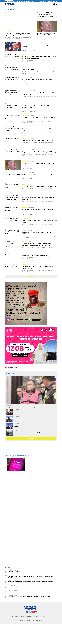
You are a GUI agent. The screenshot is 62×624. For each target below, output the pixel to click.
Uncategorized (25, 77)
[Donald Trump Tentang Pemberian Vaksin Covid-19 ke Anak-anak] (13, 130)
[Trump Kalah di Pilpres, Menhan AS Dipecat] (13, 256)
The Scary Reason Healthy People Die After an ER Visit (38, 79)
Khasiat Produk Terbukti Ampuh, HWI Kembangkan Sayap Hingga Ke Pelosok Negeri (29, 596)
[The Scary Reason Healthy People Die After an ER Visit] (13, 82)
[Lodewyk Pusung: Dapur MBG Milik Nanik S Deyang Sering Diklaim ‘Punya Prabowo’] (31, 390)
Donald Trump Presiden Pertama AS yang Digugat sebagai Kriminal (18, 34)
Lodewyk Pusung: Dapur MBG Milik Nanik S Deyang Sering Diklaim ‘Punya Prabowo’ (27, 407)
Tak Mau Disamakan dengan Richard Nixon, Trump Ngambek (39, 175)
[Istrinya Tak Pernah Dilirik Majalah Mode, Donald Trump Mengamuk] (13, 211)
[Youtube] (35, 612)
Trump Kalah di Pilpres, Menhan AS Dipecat (34, 255)
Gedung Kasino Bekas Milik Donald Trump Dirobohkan (37, 140)
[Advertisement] (31, 488)
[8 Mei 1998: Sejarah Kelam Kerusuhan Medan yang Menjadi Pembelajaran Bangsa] (9, 433)
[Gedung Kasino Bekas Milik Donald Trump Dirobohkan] (13, 142)
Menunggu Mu (11, 591)
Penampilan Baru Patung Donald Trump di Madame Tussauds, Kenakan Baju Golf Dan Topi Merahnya (37, 244)
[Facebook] (27, 612)
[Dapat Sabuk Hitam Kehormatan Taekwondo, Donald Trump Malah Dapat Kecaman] (13, 69)
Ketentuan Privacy (45, 616)
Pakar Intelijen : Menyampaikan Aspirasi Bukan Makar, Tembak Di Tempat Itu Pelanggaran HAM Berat (32, 582)
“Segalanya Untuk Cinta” (14, 571)
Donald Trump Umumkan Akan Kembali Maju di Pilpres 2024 (47, 17)
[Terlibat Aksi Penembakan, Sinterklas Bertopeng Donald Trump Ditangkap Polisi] (13, 199)
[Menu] (6, 4)
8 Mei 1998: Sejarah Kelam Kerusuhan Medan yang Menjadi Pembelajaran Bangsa (34, 432)
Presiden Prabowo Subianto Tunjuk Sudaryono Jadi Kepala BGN (30, 411)
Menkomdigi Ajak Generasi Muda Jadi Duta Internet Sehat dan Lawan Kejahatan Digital (34, 425)
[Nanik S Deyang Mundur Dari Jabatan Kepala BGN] (9, 419)
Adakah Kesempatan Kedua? (15, 587)
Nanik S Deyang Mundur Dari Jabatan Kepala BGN (27, 418)
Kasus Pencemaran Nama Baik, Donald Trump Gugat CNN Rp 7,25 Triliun (47, 34)
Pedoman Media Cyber (31, 618)
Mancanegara (8, 31)
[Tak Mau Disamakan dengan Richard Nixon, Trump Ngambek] (13, 176)
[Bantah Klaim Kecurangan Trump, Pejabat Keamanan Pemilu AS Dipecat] (13, 222)
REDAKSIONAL (29, 616)
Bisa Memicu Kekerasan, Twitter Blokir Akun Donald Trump (39, 186)
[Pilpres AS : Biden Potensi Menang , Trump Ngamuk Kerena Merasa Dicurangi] (13, 268)
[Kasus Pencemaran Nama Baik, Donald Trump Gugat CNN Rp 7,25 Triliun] (47, 26)
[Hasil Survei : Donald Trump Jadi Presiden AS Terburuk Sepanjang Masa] (13, 107)
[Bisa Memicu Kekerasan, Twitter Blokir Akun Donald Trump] (13, 188)
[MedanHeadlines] (11, 4)
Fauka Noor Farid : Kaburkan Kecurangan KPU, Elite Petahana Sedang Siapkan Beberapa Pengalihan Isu (30, 577)
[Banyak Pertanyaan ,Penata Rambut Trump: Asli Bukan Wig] (13, 153)
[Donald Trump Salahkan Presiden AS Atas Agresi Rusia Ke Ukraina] (13, 46)
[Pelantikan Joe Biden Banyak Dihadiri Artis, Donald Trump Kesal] (13, 165)
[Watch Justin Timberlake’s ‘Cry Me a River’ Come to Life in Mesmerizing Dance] (13, 95)
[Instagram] (32, 612)
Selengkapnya (31, 276)
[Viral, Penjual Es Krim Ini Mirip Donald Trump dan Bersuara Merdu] (13, 119)
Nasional (24, 230)
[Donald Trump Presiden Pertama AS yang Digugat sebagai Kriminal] (20, 20)
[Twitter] (30, 612)
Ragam (23, 241)
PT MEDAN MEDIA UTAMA (18, 616)
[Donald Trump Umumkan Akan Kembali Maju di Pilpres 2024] (47, 13)
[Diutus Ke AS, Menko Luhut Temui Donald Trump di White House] (13, 234)
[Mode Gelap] (54, 4)
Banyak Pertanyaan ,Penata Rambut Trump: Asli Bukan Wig (39, 152)
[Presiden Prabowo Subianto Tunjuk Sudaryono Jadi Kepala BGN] (9, 412)
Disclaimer (37, 616)
